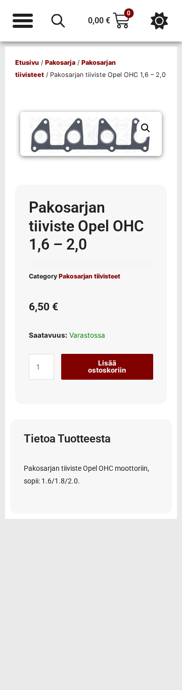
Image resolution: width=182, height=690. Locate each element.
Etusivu (27, 62)
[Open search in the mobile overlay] (58, 20)
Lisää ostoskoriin (107, 366)
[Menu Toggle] (23, 21)
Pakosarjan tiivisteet (89, 276)
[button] (145, 128)
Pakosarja (60, 62)
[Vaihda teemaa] (159, 20)
